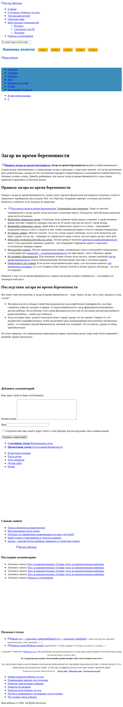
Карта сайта (63, 671)
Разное (11, 466)
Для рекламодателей (19, 15)
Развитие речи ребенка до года (24, 690)
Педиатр (18, 25)
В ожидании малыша (19, 95)
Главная (12, 9)
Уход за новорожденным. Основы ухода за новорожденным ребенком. (66, 564)
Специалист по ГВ (24, 29)
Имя (3, 424)
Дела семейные (16, 459)
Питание (12, 76)
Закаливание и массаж (20, 89)
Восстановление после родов (24, 531)
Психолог (19, 32)
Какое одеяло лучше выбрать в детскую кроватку (35, 537)
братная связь (76, 671)
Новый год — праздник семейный (67, 638)
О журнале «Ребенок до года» (24, 12)
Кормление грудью (18, 83)
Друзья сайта (15, 463)
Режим (11, 86)
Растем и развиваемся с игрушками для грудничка (35, 693)
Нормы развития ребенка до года (26, 676)
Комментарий (8, 418)
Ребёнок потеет (35, 645)
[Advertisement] (61, 125)
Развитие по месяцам (19, 686)
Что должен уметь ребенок (22, 697)
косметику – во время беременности (47, 253)
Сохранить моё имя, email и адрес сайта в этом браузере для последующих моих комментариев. (57, 430)
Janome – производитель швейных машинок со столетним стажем (44, 541)
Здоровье (13, 72)
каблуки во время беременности (99, 239)
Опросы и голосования (20, 36)
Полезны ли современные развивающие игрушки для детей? (41, 534)
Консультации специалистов (23, 22)
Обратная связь (16, 19)
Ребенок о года (30, 651)
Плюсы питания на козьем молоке (26, 527)
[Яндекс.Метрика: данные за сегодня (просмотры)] (26, 547)
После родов (14, 456)
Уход (10, 79)
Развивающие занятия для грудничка (28, 680)
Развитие (13, 69)
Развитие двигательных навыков (26, 683)
